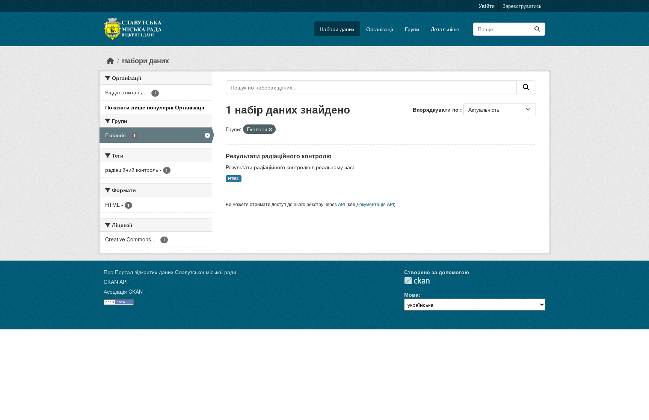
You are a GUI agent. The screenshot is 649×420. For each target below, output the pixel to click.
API (341, 204)
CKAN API (116, 281)
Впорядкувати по (436, 109)
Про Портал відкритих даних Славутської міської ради (170, 272)
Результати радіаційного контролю (279, 156)
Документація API (375, 204)
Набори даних (337, 29)
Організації (379, 29)
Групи (412, 29)
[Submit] (537, 29)
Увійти (487, 5)
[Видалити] (270, 129)
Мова (411, 294)
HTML (233, 178)
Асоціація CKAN (123, 291)
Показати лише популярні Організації (154, 107)
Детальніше (445, 29)
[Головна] (110, 60)
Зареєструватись (522, 5)
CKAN (417, 281)
